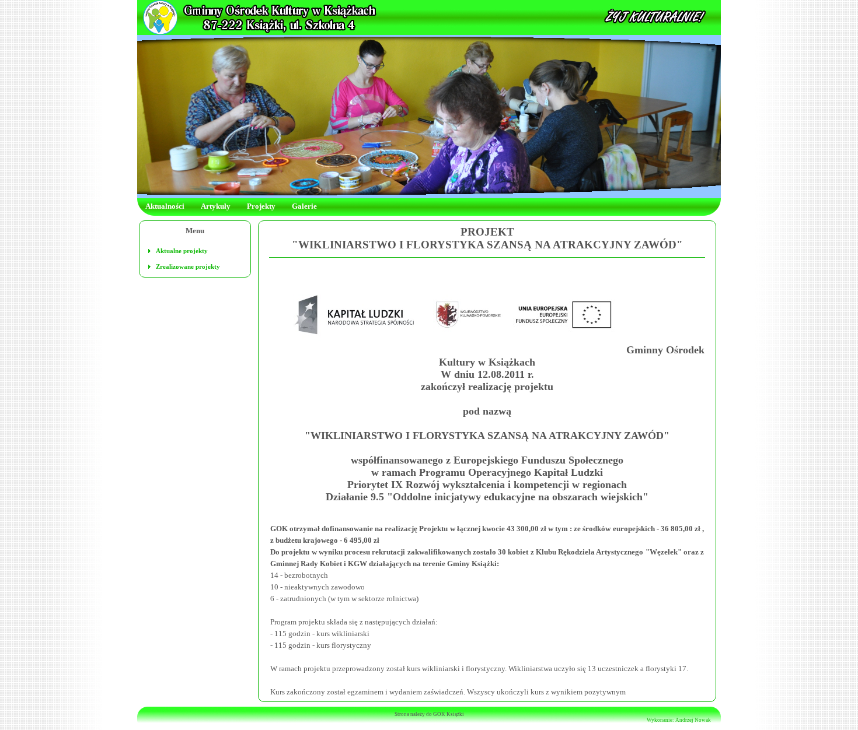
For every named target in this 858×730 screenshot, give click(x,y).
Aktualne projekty (182, 250)
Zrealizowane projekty (188, 266)
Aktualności (164, 206)
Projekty (261, 206)
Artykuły (216, 206)
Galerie (304, 206)
